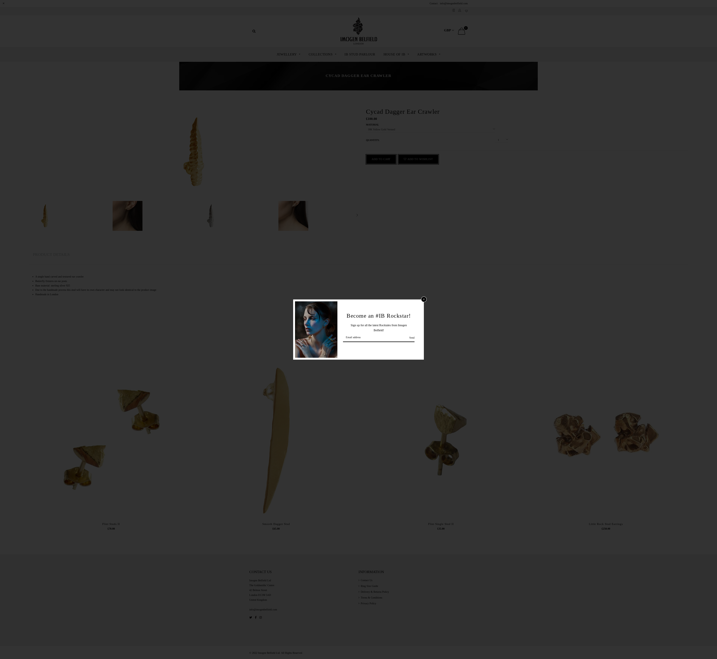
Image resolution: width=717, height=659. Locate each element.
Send (412, 337)
